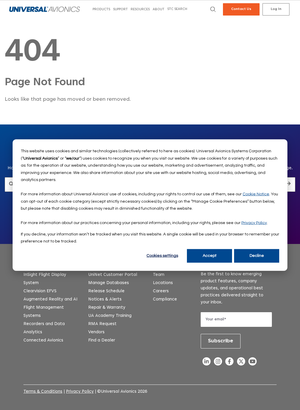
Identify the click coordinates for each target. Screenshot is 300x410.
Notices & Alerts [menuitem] (105, 299)
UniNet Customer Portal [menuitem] (112, 275)
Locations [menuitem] (163, 283)
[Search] (288, 184)
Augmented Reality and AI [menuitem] (50, 299)
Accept (210, 256)
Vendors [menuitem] (96, 332)
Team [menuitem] (158, 275)
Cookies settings (162, 256)
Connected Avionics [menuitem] (43, 340)
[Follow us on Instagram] (218, 363)
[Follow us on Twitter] (241, 363)
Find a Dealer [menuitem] (101, 340)
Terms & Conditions (42, 392)
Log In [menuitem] (276, 9)
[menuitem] (101, 9)
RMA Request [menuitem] (102, 324)
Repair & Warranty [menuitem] (106, 307)
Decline (257, 256)
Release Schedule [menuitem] (106, 291)
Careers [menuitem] (161, 291)
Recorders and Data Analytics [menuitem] (44, 328)
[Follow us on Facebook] (229, 363)
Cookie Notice (256, 194)
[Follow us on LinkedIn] (206, 363)
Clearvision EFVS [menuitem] (40, 291)
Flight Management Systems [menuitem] (43, 311)
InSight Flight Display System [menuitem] (44, 279)
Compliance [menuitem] (165, 299)
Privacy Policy (254, 223)
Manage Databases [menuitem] (108, 283)
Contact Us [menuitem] (241, 9)
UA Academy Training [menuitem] (110, 316)
